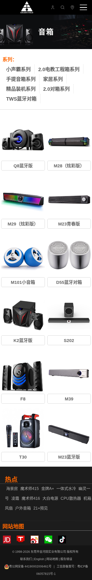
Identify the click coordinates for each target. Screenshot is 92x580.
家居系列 (53, 79)
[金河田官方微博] (35, 542)
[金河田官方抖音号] (62, 542)
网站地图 (52, 559)
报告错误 (66, 559)
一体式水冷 (66, 489)
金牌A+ (47, 489)
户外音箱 (23, 508)
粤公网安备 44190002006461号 (30, 566)
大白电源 (50, 498)
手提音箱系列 (21, 79)
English (39, 559)
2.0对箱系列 (56, 89)
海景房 (12, 489)
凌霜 (15, 498)
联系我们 (26, 559)
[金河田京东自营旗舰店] (7, 542)
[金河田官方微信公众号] (48, 542)
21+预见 (40, 508)
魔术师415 (29, 489)
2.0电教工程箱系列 (58, 69)
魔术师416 (31, 498)
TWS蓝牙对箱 (21, 99)
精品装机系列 (21, 89)
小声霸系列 (18, 69)
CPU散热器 (71, 498)
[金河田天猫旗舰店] (21, 542)
